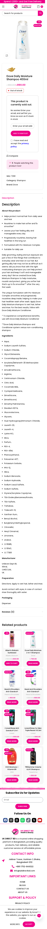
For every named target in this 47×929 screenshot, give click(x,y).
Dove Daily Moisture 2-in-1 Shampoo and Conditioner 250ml (33, 653)
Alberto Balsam (12, 655)
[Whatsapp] (22, 820)
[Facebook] (5, 820)
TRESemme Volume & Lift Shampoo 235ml (33, 769)
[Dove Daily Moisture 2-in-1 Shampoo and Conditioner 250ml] (33, 639)
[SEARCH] (40, 13)
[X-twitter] (34, 820)
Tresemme (33, 772)
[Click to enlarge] (7, 56)
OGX (12, 772)
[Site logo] (15, 6)
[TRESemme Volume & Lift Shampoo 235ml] (33, 756)
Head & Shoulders (12, 694)
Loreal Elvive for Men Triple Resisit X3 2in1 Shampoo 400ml (33, 730)
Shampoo (21, 180)
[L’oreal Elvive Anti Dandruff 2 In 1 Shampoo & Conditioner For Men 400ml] (12, 717)
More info (15, 924)
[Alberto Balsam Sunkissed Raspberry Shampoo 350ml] (12, 639)
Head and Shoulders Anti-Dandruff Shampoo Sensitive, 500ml (33, 692)
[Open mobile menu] (3, 6)
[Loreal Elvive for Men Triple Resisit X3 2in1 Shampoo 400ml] (33, 717)
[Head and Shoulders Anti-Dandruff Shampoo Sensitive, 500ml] (33, 678)
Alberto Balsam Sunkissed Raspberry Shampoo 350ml (12, 653)
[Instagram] (11, 820)
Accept (28, 924)
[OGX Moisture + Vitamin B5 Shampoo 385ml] (12, 756)
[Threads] (17, 820)
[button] (11, 663)
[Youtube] (40, 820)
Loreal (12, 733)
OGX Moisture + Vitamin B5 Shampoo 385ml (12, 769)
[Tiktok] (28, 820)
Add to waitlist (20, 133)
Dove (15, 184)
